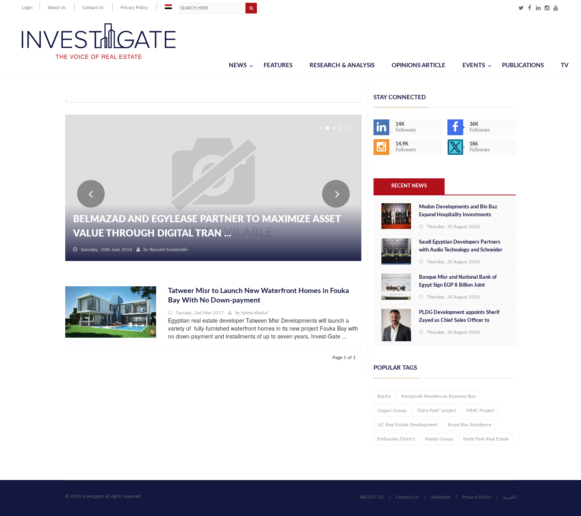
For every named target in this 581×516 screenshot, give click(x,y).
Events (473, 65)
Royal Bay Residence (469, 424)
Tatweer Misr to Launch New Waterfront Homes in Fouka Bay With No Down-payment (258, 295)
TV (564, 65)
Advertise (440, 497)
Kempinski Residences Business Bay (438, 396)
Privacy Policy (134, 8)
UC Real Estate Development (407, 424)
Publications (523, 65)
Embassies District (396, 439)
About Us (57, 8)
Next (336, 194)
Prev (91, 194)
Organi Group (391, 410)
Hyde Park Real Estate (486, 439)
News (238, 65)
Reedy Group (439, 439)
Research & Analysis (342, 65)
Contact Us (93, 8)
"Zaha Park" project (436, 410)
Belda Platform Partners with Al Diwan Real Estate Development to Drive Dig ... (211, 226)
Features (278, 65)
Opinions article (418, 65)
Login (27, 8)
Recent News (409, 186)
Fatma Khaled (254, 312)
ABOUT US (372, 497)
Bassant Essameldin (168, 249)
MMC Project (480, 410)
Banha (384, 396)
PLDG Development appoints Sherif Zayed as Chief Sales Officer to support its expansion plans (459, 320)
